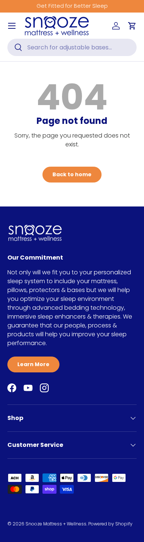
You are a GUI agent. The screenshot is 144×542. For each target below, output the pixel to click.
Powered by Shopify (110, 524)
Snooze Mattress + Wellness (55, 524)
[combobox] (72, 47)
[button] (132, 26)
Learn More (33, 364)
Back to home (72, 174)
